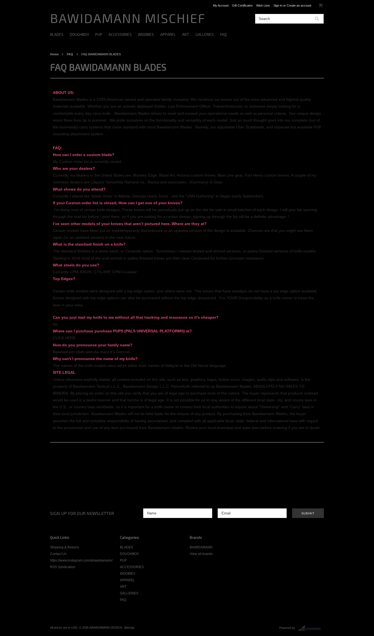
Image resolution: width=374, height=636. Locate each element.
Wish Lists (263, 5)
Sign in (278, 5)
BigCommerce (311, 628)
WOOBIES (146, 34)
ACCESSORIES (120, 34)
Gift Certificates (242, 5)
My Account (221, 5)
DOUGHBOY (79, 34)
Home (54, 54)
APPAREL (168, 34)
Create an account (299, 5)
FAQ (223, 34)
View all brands (201, 554)
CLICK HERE (64, 338)
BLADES (57, 34)
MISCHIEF (128, 17)
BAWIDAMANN (201, 547)
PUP (98, 34)
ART (185, 34)
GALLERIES (204, 34)
